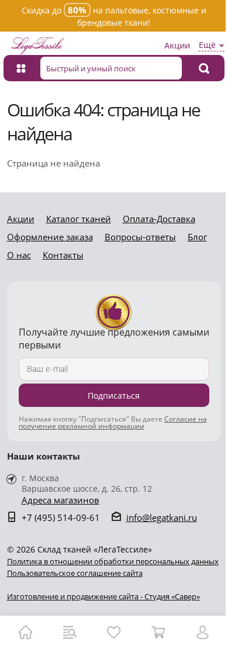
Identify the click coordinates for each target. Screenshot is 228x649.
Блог (197, 237)
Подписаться (114, 395)
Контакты (63, 255)
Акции (177, 45)
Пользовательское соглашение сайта (75, 573)
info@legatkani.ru (161, 517)
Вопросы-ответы (140, 237)
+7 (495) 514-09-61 (61, 517)
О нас (19, 255)
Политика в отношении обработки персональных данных (113, 561)
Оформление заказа (50, 237)
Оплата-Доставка (159, 219)
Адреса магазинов (60, 500)
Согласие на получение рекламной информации (113, 422)
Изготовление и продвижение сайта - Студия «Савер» (103, 596)
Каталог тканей (78, 219)
